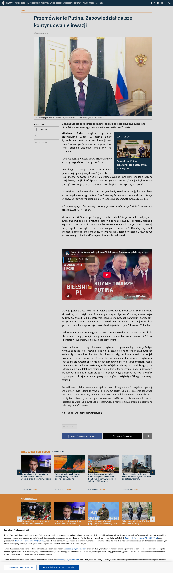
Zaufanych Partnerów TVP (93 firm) (29, 541)
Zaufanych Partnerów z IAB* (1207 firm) (141, 538)
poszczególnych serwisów (75, 549)
